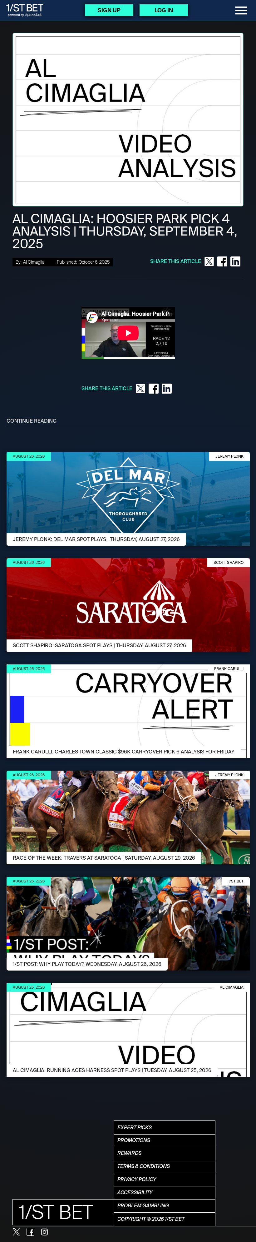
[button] (241, 10)
